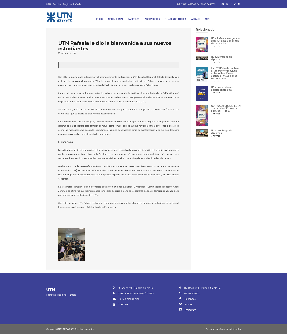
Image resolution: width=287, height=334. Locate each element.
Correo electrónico (129, 298)
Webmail (196, 19)
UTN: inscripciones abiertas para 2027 (222, 88)
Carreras (133, 19)
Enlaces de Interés (175, 19)
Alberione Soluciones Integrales (225, 329)
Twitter (188, 304)
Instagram (190, 309)
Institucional (115, 19)
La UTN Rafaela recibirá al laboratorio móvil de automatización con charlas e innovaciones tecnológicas (225, 73)
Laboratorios (152, 19)
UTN (207, 19)
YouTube (123, 304)
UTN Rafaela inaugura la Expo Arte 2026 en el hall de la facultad (225, 41)
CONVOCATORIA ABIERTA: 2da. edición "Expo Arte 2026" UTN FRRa (226, 108)
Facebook (190, 298)
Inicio (99, 19)
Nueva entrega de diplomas (221, 58)
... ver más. (215, 46)
